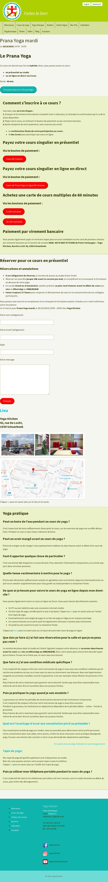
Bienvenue (9, 25)
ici (8, 501)
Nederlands (97, 4)
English (86, 4)
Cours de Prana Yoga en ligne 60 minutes (25, 185)
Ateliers (50, 25)
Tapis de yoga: (12, 751)
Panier (22, 31)
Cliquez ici (52, 813)
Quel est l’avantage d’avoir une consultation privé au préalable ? (46, 723)
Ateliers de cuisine (19, 817)
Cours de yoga (23, 25)
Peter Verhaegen (50, 810)
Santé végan (61, 25)
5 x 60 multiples (13, 211)
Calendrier (84, 25)
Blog (37, 31)
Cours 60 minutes (14, 158)
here (16, 630)
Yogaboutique (10, 31)
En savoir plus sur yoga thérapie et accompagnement (79, 743)
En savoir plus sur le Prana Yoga (18, 89)
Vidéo (30, 31)
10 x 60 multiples (14, 221)
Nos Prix (73, 25)
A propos (46, 31)
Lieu (4, 410)
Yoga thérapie (38, 25)
